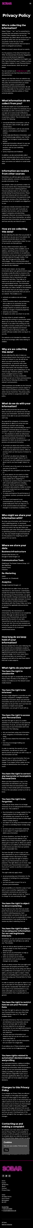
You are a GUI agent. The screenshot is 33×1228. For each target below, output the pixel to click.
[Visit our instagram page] (9, 1176)
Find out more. (22, 1146)
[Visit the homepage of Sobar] (7, 3)
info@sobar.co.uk (21, 71)
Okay (6, 1150)
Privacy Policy (6, 1190)
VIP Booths (5, 1184)
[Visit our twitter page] (6, 1176)
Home (3, 1181)
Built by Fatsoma (7, 1224)
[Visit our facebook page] (3, 1176)
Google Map (5, 1207)
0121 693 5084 (7, 1209)
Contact (4, 1188)
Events (4, 1183)
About (4, 1186)
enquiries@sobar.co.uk (9, 1210)
